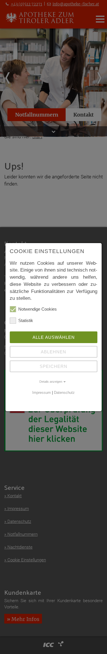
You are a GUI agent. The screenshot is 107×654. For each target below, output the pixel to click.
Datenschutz (64, 393)
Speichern (53, 366)
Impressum (41, 393)
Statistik (25, 320)
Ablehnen (53, 351)
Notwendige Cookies (37, 309)
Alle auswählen (54, 337)
